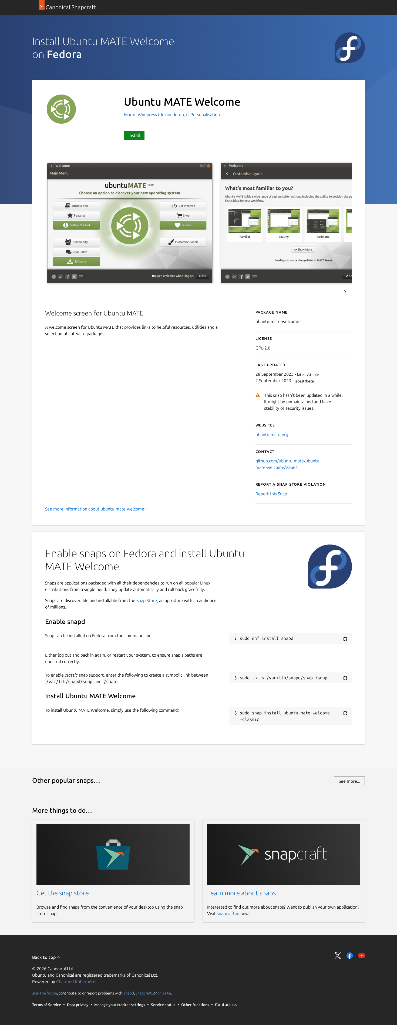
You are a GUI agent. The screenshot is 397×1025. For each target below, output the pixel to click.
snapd (129, 993)
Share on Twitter (338, 955)
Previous (330, 291)
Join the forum (44, 993)
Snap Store (146, 600)
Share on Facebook (349, 955)
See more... (349, 781)
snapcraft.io (228, 913)
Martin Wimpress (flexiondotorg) (156, 114)
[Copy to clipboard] (345, 638)
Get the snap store (62, 893)
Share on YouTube (361, 955)
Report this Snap (271, 493)
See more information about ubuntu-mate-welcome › (96, 508)
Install (134, 135)
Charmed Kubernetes (76, 981)
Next (345, 291)
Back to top (44, 957)
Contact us (226, 1004)
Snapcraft (144, 993)
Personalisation (205, 114)
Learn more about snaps (241, 893)
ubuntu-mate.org (271, 434)
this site (164, 993)
